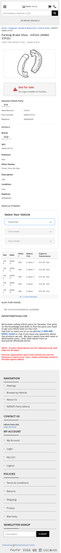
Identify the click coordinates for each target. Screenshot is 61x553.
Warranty (12, 516)
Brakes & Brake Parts (28, 28)
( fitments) (29, 297)
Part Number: (7, 115)
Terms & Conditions (18, 482)
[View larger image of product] (30, 63)
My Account (13, 440)
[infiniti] (12, 137)
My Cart (11, 457)
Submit (42, 534)
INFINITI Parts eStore (18, 406)
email (12, 334)
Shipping (11, 499)
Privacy (11, 508)
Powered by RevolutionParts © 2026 (18, 545)
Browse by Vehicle (17, 392)
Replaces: (5, 119)
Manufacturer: (7, 110)
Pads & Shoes (44, 28)
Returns (11, 491)
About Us (12, 399)
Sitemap (11, 385)
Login (10, 448)
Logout (11, 465)
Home (4, 28)
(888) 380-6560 (10, 427)
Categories (12, 28)
